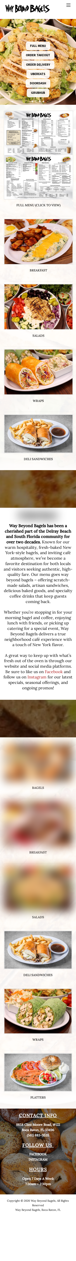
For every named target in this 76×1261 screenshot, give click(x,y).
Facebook (54, 671)
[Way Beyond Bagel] (28, 12)
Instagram (36, 677)
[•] (32, 101)
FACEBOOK (38, 1154)
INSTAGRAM (38, 1159)
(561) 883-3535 (38, 1135)
